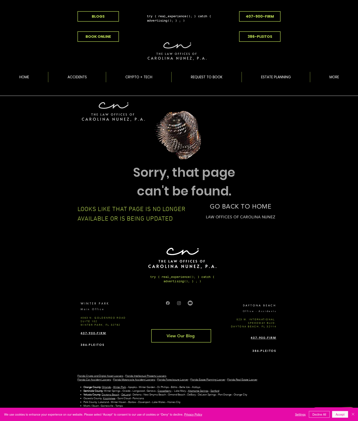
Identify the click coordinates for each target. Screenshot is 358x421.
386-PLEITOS (93, 345)
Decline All (319, 414)
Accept (340, 414)
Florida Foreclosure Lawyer (172, 379)
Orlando (106, 387)
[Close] (353, 414)
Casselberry (164, 390)
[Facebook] (167, 303)
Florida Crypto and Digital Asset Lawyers (100, 375)
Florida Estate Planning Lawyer (207, 379)
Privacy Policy (193, 414)
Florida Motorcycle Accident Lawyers (134, 379)
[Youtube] (190, 303)
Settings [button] (300, 414)
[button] (138, 77)
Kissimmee (109, 398)
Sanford (214, 390)
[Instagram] (179, 303)
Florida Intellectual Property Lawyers (145, 375)
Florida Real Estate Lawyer (242, 379)
